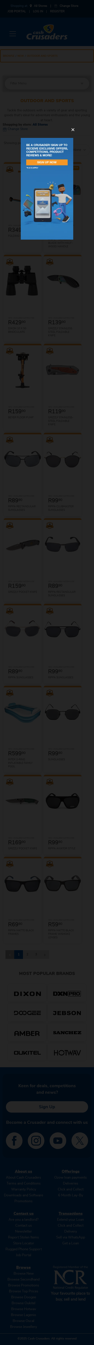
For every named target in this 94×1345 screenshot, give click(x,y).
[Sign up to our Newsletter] (47, 189)
